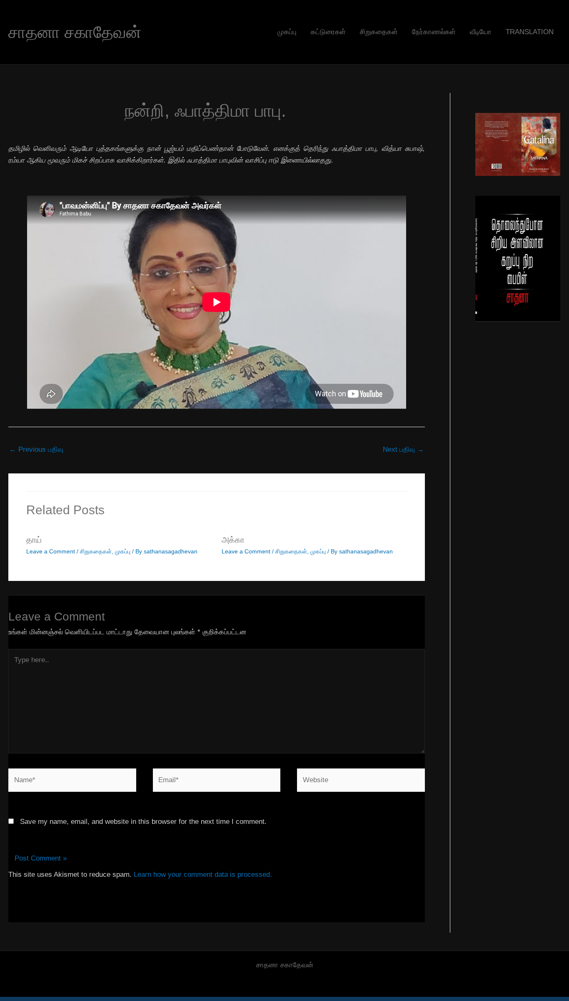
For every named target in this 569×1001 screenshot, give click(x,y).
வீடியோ (481, 32)
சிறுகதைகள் (379, 32)
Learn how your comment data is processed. (203, 874)
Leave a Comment (50, 551)
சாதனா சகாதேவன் (74, 32)
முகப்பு (287, 32)
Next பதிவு (403, 449)
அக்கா (233, 539)
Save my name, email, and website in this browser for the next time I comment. (143, 822)
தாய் (34, 539)
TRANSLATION (530, 32)
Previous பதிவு (36, 449)
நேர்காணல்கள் (434, 32)
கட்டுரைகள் (328, 32)
